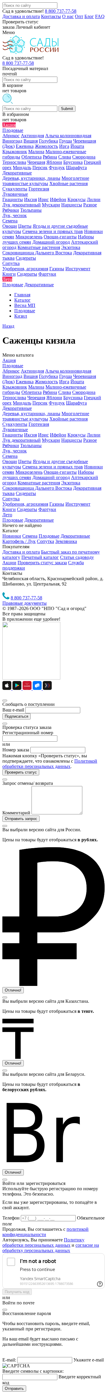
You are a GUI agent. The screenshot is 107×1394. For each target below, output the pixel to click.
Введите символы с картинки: (33, 1371)
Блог (89, 16)
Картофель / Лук (19, 541)
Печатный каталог (40, 557)
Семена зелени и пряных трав (52, 466)
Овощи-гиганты (60, 472)
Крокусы (76, 434)
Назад (8, 326)
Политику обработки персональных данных (43, 1242)
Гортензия (39, 424)
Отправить (14, 1388)
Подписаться (16, 716)
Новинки (11, 535)
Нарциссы (71, 440)
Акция (9, 360)
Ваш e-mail (13, 709)
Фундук (57, 402)
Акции (9, 562)
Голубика (48, 376)
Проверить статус (21, 772)
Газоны (56, 504)
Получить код (17, 1292)
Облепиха (31, 392)
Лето (7, 514)
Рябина (50, 392)
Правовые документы (24, 603)
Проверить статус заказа (42, 562)
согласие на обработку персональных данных (50, 1248)
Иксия (30, 434)
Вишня (30, 376)
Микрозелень (29, 472)
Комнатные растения (39, 482)
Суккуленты (14, 424)
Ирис (43, 434)
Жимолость (46, 381)
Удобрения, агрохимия (25, 504)
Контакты (51, 16)
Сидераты (26, 493)
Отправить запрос (21, 818)
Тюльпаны (31, 445)
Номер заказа (15, 749)
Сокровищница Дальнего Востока (37, 488)
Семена (10, 456)
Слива (64, 392)
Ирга (64, 381)
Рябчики (10, 445)
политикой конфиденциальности (45, 1232)
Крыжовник (14, 386)
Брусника (73, 397)
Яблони (54, 397)
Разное (90, 440)
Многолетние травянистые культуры (45, 416)
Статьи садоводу (77, 557)
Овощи (9, 461)
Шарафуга (76, 402)
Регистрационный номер (27, 732)
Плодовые (12, 365)
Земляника (66, 541)
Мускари (51, 440)
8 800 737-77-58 (60, 11)
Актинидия (32, 370)
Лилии (93, 434)
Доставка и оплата (21, 16)
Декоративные (17, 408)
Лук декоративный (21, 440)
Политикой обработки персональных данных (49, 764)
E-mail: (9, 1359)
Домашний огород (51, 477)
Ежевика (25, 381)
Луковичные (15, 429)
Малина (36, 386)
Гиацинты (12, 434)
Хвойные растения (68, 418)
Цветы (25, 461)
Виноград (12, 376)
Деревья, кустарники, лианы (31, 413)
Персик (40, 402)
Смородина (83, 392)
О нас (68, 16)
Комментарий (16, 812)
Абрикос (11, 370)
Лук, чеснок (14, 450)
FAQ (100, 16)
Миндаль (22, 402)
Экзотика (70, 482)
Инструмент (77, 504)
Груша (65, 376)
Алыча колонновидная (68, 370)
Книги (9, 509)
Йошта (77, 381)
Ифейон (58, 434)
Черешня (36, 397)
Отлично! (13, 990)
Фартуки (47, 509)
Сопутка (11, 498)
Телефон (11, 1217)
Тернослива (14, 397)
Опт (79, 16)
